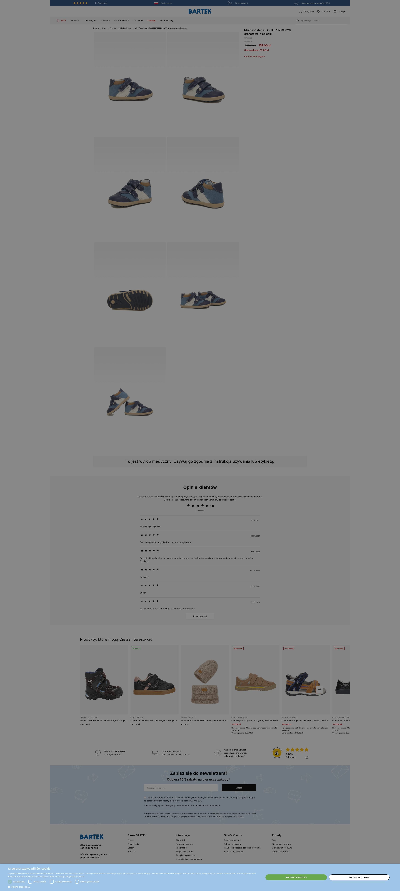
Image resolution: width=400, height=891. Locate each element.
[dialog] (200, 445)
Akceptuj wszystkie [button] (296, 877)
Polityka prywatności (74, 876)
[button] (132, 887)
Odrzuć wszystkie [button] (359, 877)
